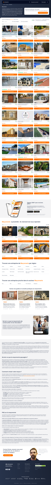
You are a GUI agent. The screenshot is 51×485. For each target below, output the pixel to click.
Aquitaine (11, 266)
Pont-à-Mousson (28, 283)
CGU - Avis (21, 483)
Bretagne (35, 266)
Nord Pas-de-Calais (21, 271)
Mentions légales (16, 483)
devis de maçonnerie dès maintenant (29, 375)
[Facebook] (6, 469)
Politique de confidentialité (27, 483)
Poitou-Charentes (4, 275)
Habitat (18, 465)
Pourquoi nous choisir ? (35, 2)
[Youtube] (7, 469)
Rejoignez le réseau (38, 332)
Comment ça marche (27, 465)
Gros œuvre (7, 4)
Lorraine (3, 271)
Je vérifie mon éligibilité (7, 455)
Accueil (4, 4)
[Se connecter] (47, 2)
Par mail (36, 469)
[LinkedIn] (9, 469)
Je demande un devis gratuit (43, 12)
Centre (43, 266)
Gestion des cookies (34, 483)
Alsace (3, 266)
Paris (2, 283)
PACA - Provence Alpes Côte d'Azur (29, 272)
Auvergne (19, 266)
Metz (10, 283)
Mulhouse (19, 283)
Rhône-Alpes (12, 275)
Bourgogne (27, 266)
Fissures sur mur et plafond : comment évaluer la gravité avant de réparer (24, 305)
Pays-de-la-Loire (36, 271)
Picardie (43, 271)
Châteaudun (35, 283)
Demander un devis (27, 468)
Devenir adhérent (27, 471)
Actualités (18, 468)
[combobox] (6, 21)
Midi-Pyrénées (12, 271)
